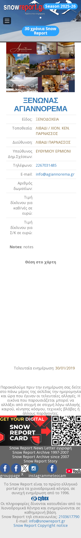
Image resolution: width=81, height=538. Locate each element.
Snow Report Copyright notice (41, 525)
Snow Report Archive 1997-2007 (40, 452)
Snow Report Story (40, 461)
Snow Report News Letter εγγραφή (40, 447)
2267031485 (46, 165)
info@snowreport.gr (47, 520)
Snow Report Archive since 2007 (40, 456)
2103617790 (69, 516)
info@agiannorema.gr (55, 174)
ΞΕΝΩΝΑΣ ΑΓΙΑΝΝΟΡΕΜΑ (40, 104)
